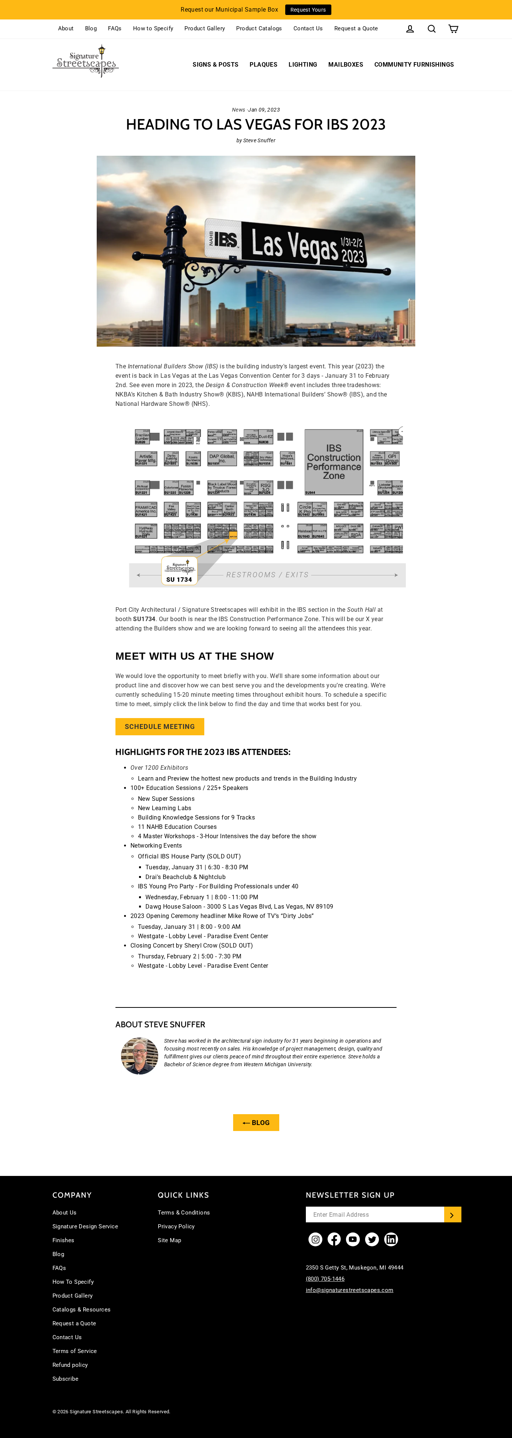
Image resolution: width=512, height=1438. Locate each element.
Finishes (63, 1240)
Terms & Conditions (184, 1212)
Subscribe (65, 1378)
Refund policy (70, 1365)
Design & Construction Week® (247, 385)
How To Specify (73, 1282)
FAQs (115, 28)
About (66, 28)
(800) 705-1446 (325, 1279)
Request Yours (308, 10)
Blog (91, 28)
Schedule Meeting (160, 726)
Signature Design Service (85, 1226)
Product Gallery (204, 28)
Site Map (169, 1240)
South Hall (361, 609)
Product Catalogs (259, 28)
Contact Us (308, 28)
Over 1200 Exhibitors (159, 767)
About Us (64, 1212)
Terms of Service (74, 1351)
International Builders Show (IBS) (173, 366)
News (239, 110)
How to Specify (153, 28)
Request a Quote (356, 28)
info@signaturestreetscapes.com (350, 1290)
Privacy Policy (176, 1226)
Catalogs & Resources (81, 1309)
